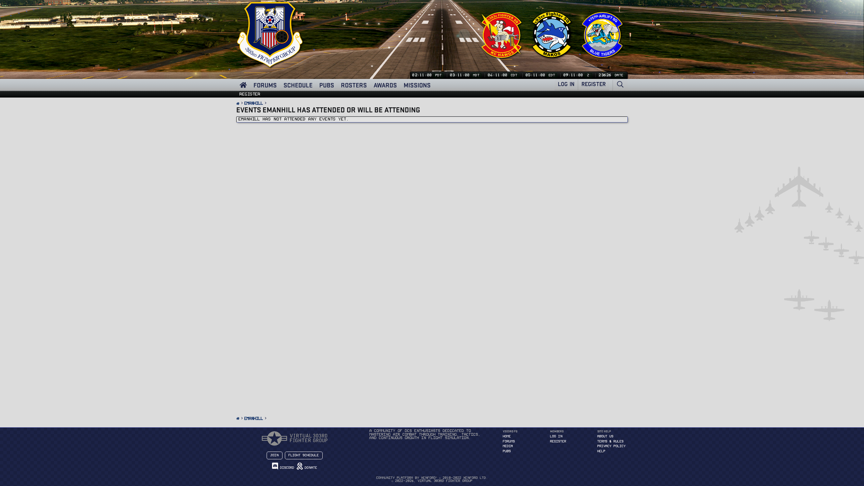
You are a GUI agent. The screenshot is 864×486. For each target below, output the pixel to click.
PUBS (326, 85)
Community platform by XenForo (432, 478)
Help (601, 451)
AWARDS (385, 85)
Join (274, 455)
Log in (556, 436)
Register (250, 94)
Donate (310, 467)
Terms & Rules (610, 441)
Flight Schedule (304, 455)
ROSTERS (354, 85)
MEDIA (508, 446)
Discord (286, 467)
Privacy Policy (611, 446)
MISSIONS (417, 85)
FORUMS (265, 85)
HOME (507, 436)
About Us (605, 436)
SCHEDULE (298, 85)
